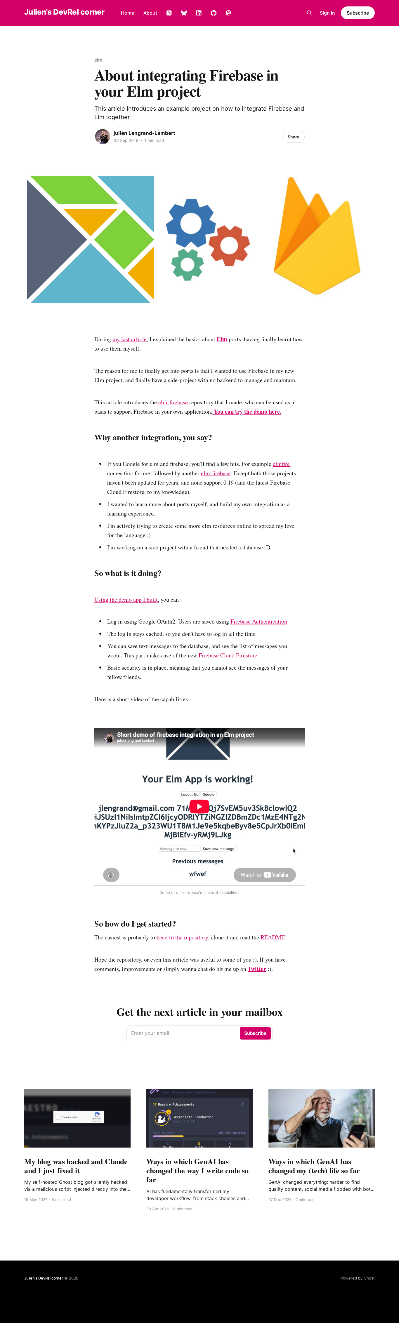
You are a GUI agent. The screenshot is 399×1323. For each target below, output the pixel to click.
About (150, 13)
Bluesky (184, 13)
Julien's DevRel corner (64, 12)
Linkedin (199, 13)
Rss (169, 13)
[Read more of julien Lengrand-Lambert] (102, 136)
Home (127, 13)
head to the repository (182, 937)
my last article (129, 339)
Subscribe (358, 13)
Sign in (327, 13)
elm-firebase (173, 402)
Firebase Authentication (258, 621)
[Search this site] (309, 13)
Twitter (257, 969)
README (273, 937)
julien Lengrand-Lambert (144, 133)
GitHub (213, 13)
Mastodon (228, 13)
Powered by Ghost (358, 1278)
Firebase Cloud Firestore (228, 655)
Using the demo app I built (126, 599)
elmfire (281, 464)
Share (293, 136)
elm (98, 60)
